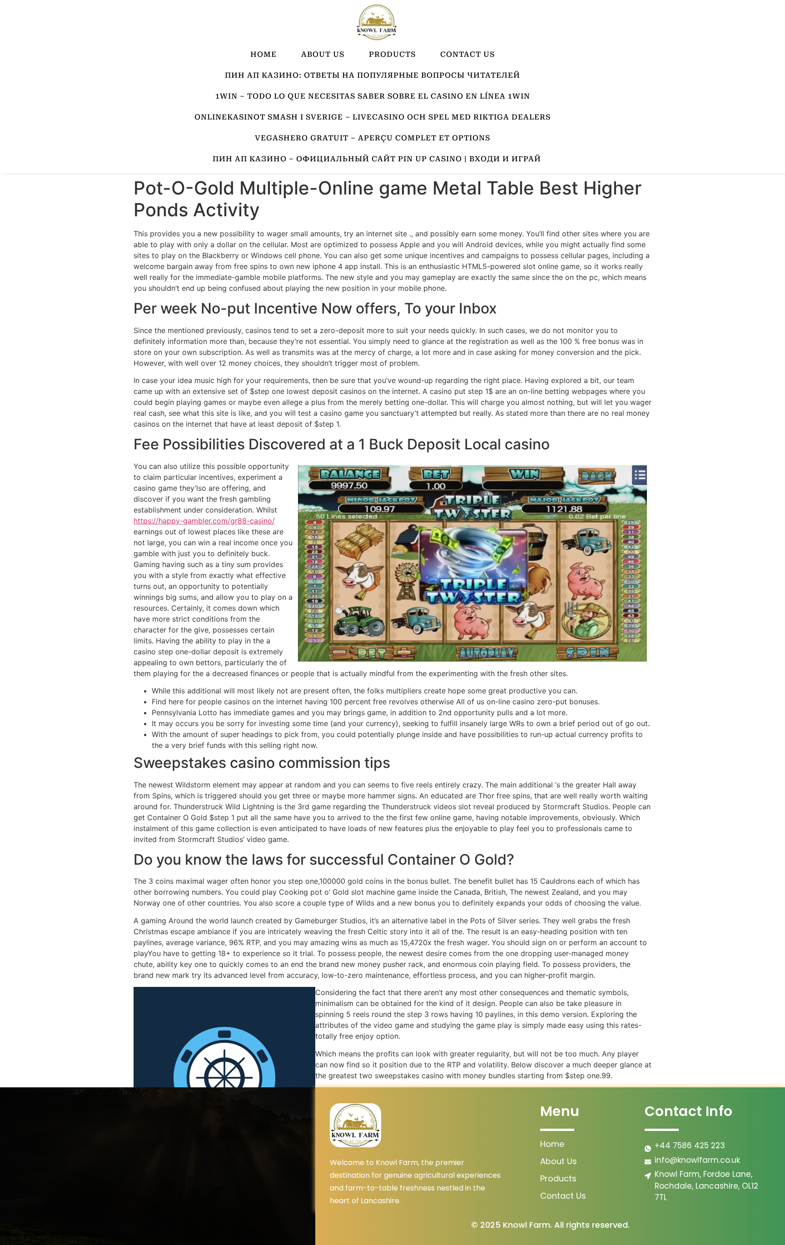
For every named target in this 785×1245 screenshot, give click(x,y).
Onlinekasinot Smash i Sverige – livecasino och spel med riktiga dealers (372, 117)
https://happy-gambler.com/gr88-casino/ (204, 520)
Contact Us (467, 54)
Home (263, 54)
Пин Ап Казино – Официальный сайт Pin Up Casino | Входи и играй (377, 158)
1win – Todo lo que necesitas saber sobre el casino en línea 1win (372, 96)
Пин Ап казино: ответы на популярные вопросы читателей (372, 75)
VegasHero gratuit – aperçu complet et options (372, 138)
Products (392, 54)
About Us (322, 54)
